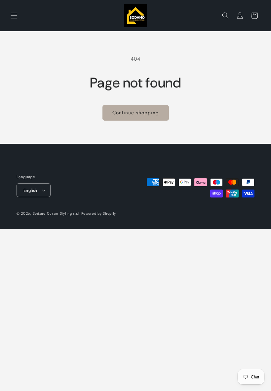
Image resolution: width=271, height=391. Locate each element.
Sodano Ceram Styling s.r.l (56, 213)
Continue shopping (135, 112)
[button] (14, 15)
